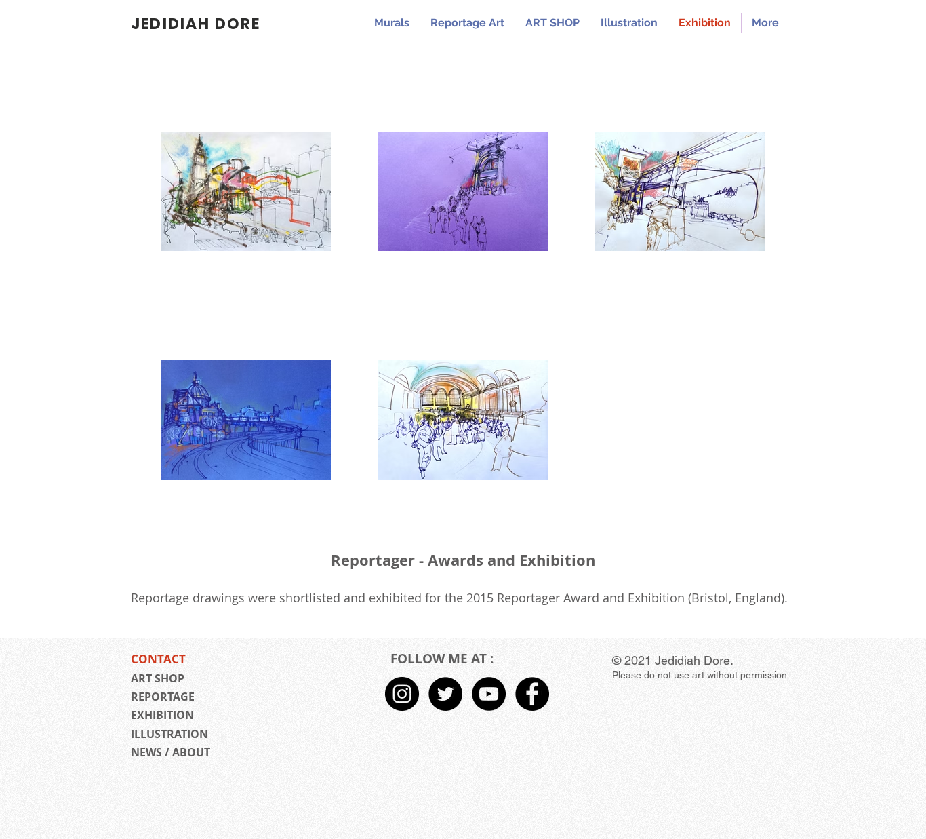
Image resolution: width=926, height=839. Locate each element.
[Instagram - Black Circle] (402, 694)
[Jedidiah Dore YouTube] (489, 694)
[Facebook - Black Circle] (532, 694)
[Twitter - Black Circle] (445, 694)
